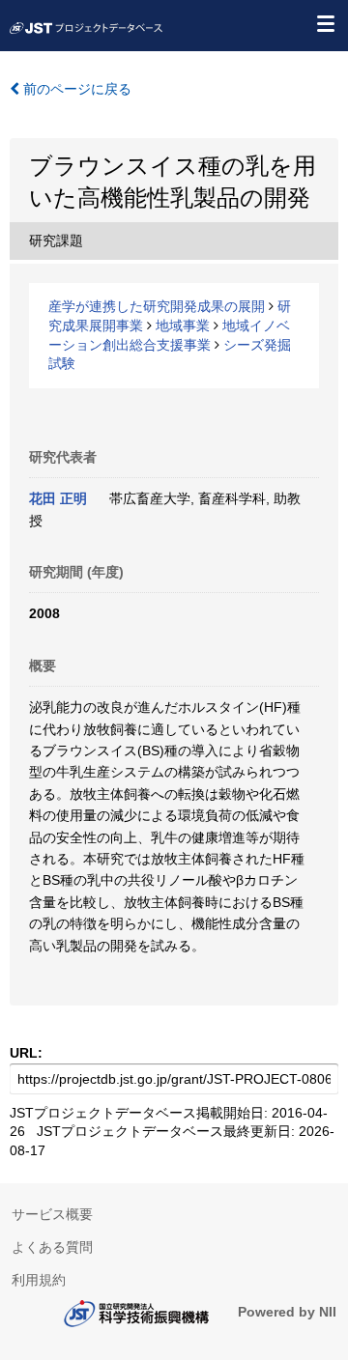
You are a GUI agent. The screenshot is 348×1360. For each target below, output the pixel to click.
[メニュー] (324, 23)
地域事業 (183, 325)
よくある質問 (52, 1247)
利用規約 (39, 1280)
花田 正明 (58, 498)
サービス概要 (52, 1214)
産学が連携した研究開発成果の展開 (156, 306)
